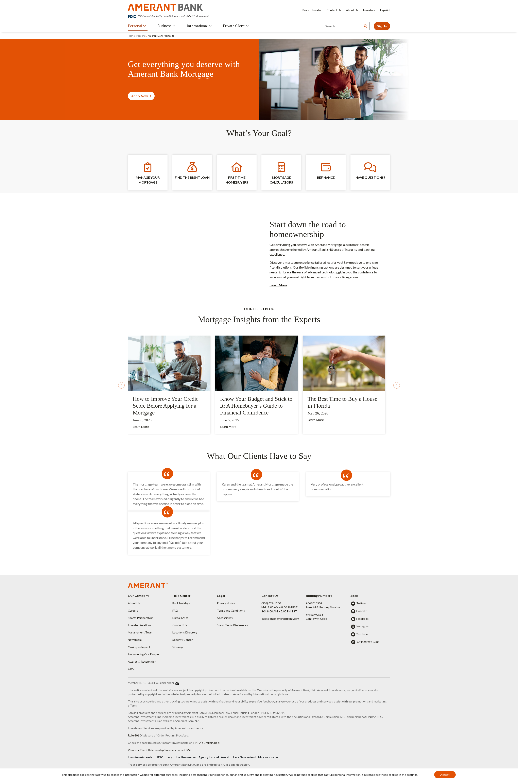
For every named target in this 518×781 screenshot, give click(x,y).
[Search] (365, 26)
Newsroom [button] (135, 639)
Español (385, 10)
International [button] (197, 25)
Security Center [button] (182, 639)
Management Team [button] (140, 632)
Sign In (382, 26)
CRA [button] (131, 668)
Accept (445, 774)
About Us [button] (134, 603)
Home (131, 35)
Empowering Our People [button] (143, 654)
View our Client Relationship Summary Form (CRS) (159, 750)
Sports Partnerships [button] (140, 617)
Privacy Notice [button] (226, 603)
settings (412, 774)
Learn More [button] (228, 426)
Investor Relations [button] (139, 625)
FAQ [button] (175, 610)
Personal (141, 35)
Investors (369, 10)
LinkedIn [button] (361, 611)
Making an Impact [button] (139, 647)
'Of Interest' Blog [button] (367, 641)
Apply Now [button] (139, 96)
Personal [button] (135, 25)
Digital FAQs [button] (180, 617)
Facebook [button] (362, 618)
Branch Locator (312, 10)
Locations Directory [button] (184, 632)
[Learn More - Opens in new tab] (169, 362)
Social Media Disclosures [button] (232, 625)
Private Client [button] (234, 25)
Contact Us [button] (179, 625)
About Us (352, 10)
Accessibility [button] (225, 617)
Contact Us (334, 10)
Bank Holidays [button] (181, 603)
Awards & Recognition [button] (142, 661)
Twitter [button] (361, 603)
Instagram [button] (362, 626)
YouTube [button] (362, 634)
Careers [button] (133, 610)
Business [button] (164, 25)
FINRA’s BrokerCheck (206, 742)
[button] (121, 385)
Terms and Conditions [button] (231, 610)
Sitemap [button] (177, 647)
